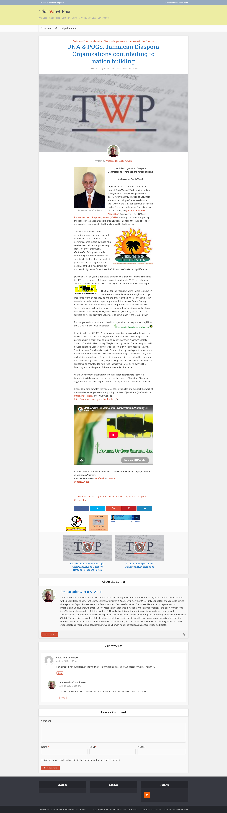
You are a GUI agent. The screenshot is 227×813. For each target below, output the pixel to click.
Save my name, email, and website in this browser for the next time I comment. (81, 760)
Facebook (99, 478)
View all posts (50, 634)
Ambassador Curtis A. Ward (115, 68)
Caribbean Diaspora (82, 41)
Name (45, 746)
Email (92, 746)
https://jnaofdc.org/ (83, 395)
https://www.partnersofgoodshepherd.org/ (95, 399)
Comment (46, 720)
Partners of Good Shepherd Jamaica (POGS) (95, 217)
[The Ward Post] (55, 11)
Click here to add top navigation (51, 2)
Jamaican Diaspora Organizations (110, 41)
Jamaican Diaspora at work (111, 496)
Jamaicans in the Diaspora (141, 41)
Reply (60, 673)
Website (142, 746)
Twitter (112, 478)
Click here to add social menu (176, 2)
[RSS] (147, 795)
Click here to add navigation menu (59, 28)
